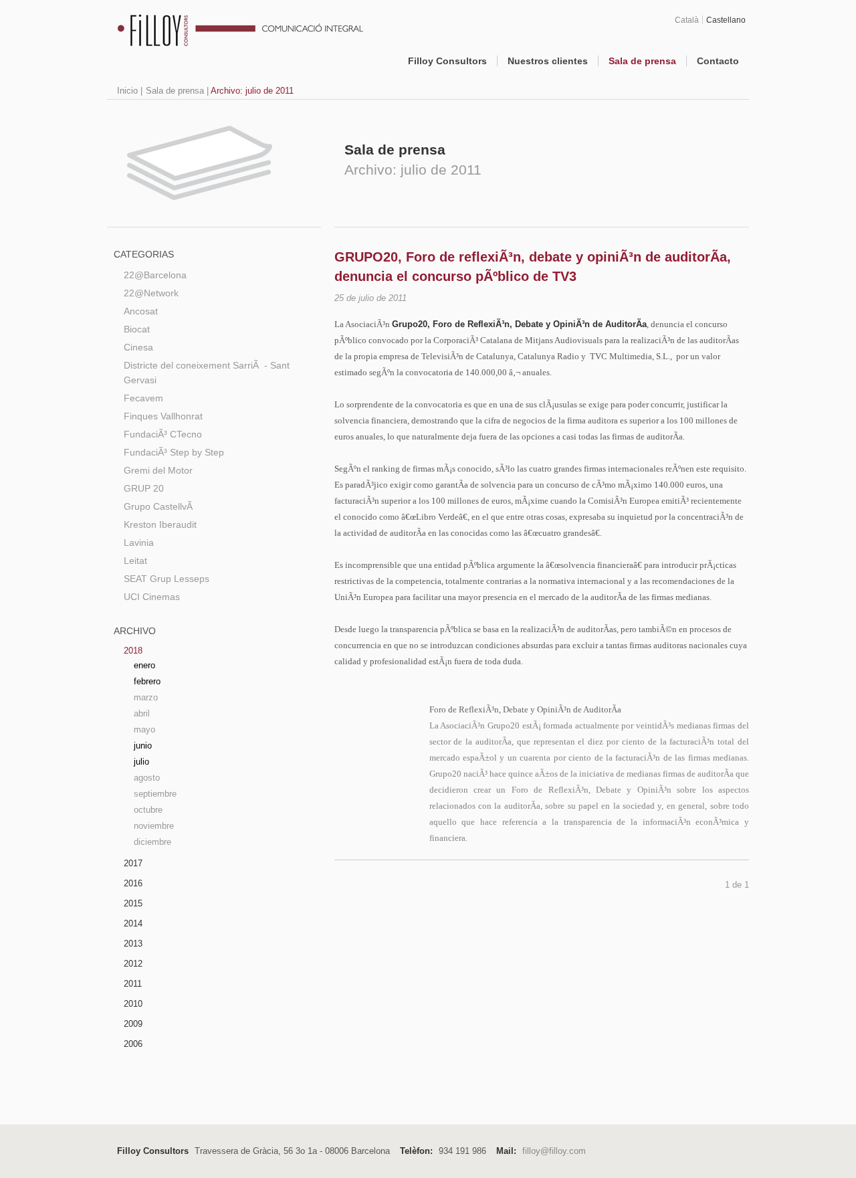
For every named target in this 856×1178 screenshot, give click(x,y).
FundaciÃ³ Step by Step (174, 452)
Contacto (718, 61)
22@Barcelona (155, 275)
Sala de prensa (642, 61)
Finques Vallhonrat (163, 416)
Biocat (137, 329)
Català (687, 19)
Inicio (127, 91)
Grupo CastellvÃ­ (158, 506)
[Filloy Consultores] (225, 41)
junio (143, 746)
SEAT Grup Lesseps (166, 578)
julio (141, 762)
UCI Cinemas (152, 596)
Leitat (135, 560)
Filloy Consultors (447, 61)
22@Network (151, 293)
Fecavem (143, 398)
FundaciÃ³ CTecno (163, 434)
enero (144, 665)
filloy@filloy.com (554, 1151)
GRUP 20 (144, 488)
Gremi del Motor (158, 470)
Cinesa (138, 347)
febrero (147, 681)
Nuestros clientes (548, 61)
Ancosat (141, 311)
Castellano (726, 19)
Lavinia (139, 542)
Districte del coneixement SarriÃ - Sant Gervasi (207, 372)
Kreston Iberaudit (160, 524)
